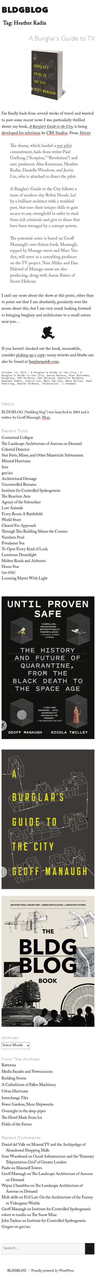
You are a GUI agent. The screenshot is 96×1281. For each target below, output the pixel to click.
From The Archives (21, 1059)
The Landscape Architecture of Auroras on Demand (42, 444)
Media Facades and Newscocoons (27, 1072)
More (46, 418)
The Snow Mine (44, 1215)
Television (50, 383)
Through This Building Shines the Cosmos (34, 532)
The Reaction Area (16, 497)
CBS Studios (56, 133)
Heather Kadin (12, 380)
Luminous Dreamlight (19, 555)
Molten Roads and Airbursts (24, 561)
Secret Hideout (28, 383)
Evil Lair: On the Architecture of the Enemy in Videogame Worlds (49, 1200)
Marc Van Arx (53, 380)
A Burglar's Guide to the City (53, 372)
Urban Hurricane (15, 1091)
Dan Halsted (46, 378)
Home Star (10, 567)
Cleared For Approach (19, 526)
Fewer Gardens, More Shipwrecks (28, 1105)
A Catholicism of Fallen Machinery (29, 1085)
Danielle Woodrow (70, 378)
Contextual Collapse (17, 438)
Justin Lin (33, 380)
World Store (11, 520)
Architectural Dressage (19, 479)
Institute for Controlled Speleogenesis (31, 491)
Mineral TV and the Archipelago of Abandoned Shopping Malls (46, 1148)
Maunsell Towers (29, 1168)
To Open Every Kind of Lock (25, 549)
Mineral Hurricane (16, 461)
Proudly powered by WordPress (52, 1271)
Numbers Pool (13, 538)
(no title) (8, 573)
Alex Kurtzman (79, 375)
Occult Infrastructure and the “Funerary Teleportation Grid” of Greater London (50, 1160)
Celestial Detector (15, 450)
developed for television (21, 133)
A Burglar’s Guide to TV (62, 38)
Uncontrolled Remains (19, 485)
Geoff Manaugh (14, 1174)
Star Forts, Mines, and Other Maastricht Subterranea (42, 455)
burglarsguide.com (44, 362)
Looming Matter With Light (25, 578)
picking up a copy (30, 355)
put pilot (64, 146)
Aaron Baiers (56, 375)
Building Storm (14, 1078)
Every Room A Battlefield (22, 514)
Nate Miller (74, 380)
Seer (5, 467)
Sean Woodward (14, 1157)
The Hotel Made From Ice (22, 1118)
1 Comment (69, 383)
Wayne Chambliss (15, 1186)
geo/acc (7, 473)
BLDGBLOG (25, 10)
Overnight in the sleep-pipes (24, 1111)
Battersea (9, 1065)
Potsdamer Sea (13, 543)
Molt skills (10, 1197)
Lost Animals (12, 508)
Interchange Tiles (15, 1098)
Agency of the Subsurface (21, 502)
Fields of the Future (17, 1124)
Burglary (8, 378)
